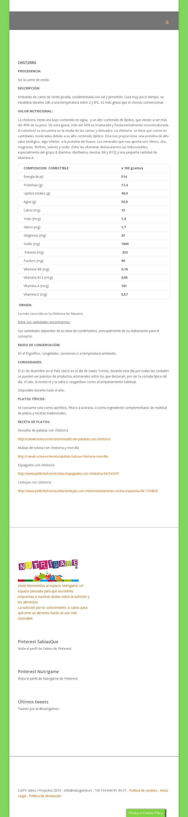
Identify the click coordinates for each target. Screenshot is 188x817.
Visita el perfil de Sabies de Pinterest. (45, 648)
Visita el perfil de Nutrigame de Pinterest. (48, 678)
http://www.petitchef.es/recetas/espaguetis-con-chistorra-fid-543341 (68, 473)
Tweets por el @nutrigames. (39, 708)
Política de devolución (45, 796)
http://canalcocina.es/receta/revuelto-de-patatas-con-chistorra (64, 439)
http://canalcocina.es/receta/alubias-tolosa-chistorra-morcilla (63, 456)
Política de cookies (143, 790)
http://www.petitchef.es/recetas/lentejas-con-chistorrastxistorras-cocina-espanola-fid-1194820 (88, 491)
